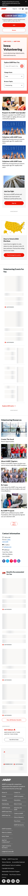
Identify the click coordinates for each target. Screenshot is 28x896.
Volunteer (4, 800)
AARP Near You (6, 815)
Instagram (15, 561)
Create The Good (7, 439)
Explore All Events (8, 406)
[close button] (26, 12)
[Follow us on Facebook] (4, 881)
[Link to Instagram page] (13, 881)
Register (15, 8)
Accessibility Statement (18, 862)
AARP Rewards (6, 807)
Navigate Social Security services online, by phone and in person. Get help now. (11, 3)
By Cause (4, 485)
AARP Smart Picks (7, 811)
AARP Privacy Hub (13, 859)
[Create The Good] (14, 429)
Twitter (7, 561)
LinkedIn (18, 561)
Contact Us (17, 792)
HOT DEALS (8, 730)
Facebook (3, 561)
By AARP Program (7, 511)
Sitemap (4, 859)
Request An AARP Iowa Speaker (14, 113)
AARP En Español (18, 796)
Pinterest (11, 561)
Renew (14, 30)
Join (14, 25)
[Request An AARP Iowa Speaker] (14, 103)
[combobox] (14, 66)
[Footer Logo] (14, 780)
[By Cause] (14, 475)
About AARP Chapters (9, 461)
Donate (4, 796)
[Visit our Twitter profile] (8, 881)
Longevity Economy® (7, 851)
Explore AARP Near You (11, 62)
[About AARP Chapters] (14, 451)
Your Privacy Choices (15, 874)
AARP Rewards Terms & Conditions (11, 865)
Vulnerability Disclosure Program (11, 871)
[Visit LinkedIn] (18, 881)
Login (20, 8)
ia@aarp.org (7, 547)
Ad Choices (5, 874)
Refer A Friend (18, 804)
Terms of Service (6, 862)
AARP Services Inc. (19, 825)
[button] (26, 8)
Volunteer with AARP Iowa (12, 137)
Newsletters (17, 800)
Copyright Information (8, 868)
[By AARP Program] (14, 500)
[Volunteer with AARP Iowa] (14, 128)
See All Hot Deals (14, 739)
